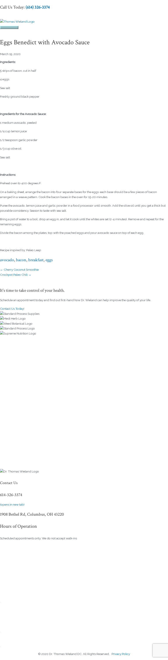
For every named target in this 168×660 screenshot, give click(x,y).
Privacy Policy (121, 654)
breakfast (36, 260)
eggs (49, 260)
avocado (7, 260)
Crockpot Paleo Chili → (15, 274)
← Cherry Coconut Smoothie (19, 269)
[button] (12, 308)
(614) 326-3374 (38, 7)
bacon (21, 260)
